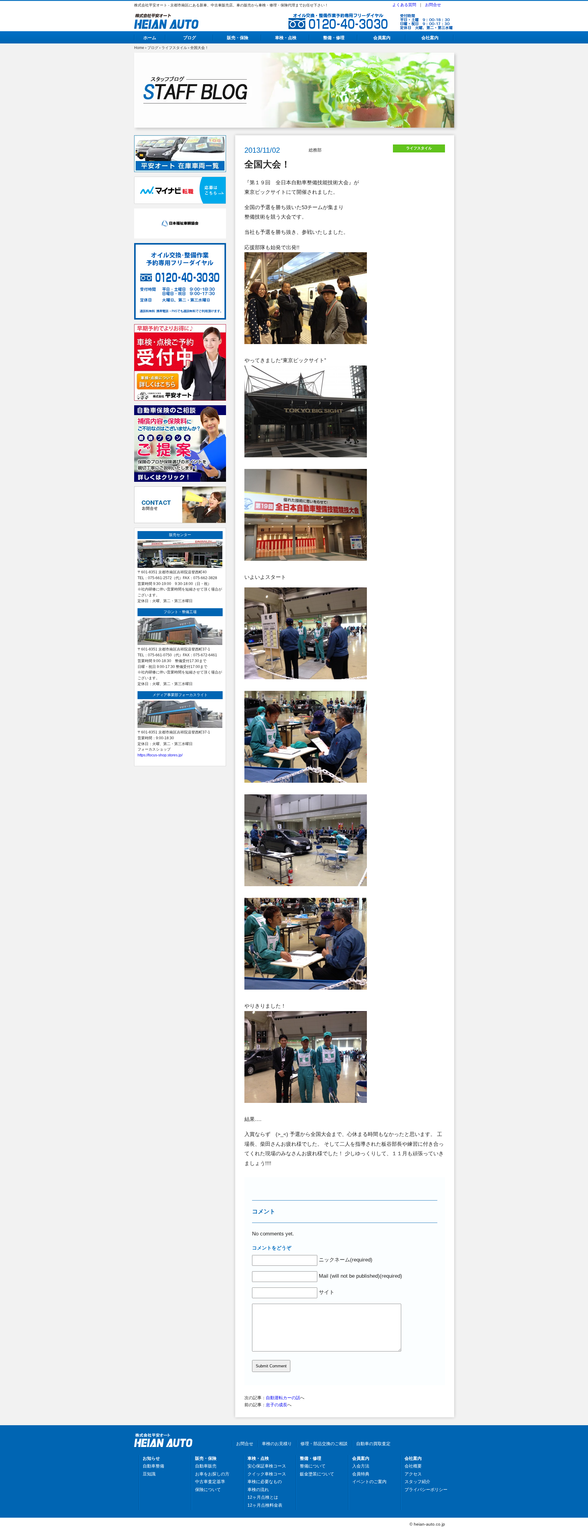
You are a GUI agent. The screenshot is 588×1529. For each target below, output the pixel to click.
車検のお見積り (277, 1443)
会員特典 (360, 1473)
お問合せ (433, 4)
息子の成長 (276, 1404)
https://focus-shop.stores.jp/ (160, 755)
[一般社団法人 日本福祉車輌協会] (180, 211)
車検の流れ (258, 1489)
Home (139, 48)
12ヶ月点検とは (262, 1497)
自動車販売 (206, 1465)
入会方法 (360, 1465)
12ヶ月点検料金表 (264, 1505)
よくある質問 (404, 4)
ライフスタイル (174, 48)
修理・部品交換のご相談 (324, 1443)
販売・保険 (237, 37)
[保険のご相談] (180, 408)
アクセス (413, 1473)
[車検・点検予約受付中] (180, 327)
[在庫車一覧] (180, 138)
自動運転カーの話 (283, 1397)
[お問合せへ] (180, 489)
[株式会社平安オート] (166, 17)
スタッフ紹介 (417, 1481)
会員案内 (381, 37)
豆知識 (149, 1473)
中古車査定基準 (210, 1481)
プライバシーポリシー (426, 1489)
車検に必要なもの (264, 1481)
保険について (208, 1489)
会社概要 (413, 1465)
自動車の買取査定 (373, 1443)
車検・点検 (285, 37)
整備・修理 (334, 37)
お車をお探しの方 (212, 1473)
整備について (313, 1465)
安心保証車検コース (266, 1465)
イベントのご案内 (369, 1481)
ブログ (189, 37)
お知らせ (151, 1458)
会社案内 (430, 37)
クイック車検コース (266, 1473)
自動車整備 (153, 1465)
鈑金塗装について (317, 1473)
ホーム (149, 37)
